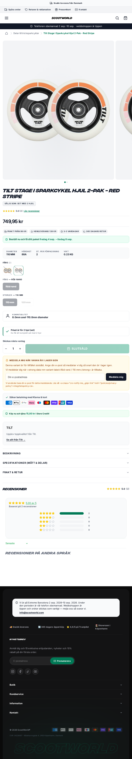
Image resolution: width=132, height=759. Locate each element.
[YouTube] (35, 671)
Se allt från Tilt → (15, 439)
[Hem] (6, 33)
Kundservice (17, 694)
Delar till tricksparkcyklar (26, 33)
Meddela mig (116, 377)
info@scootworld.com (31, 612)
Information (16, 703)
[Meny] (6, 18)
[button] (47, 513)
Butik (12, 684)
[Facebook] (20, 671)
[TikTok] (28, 671)
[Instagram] (13, 671)
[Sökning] (117, 18)
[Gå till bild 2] (67, 182)
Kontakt (14, 712)
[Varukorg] (125, 18)
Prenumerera (64, 661)
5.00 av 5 (31, 503)
